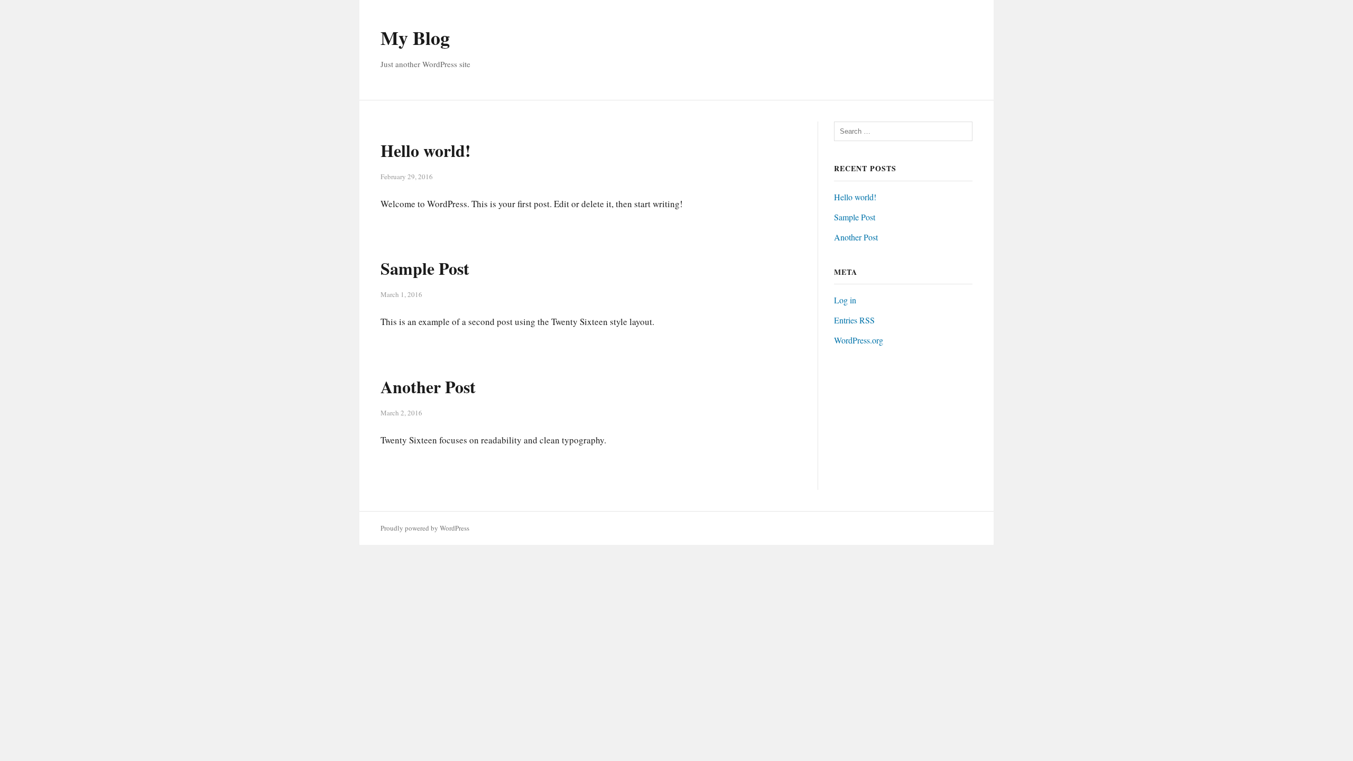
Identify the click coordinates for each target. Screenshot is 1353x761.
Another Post (428, 386)
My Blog (415, 37)
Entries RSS (854, 320)
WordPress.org (858, 340)
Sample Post (425, 268)
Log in (845, 299)
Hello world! (426, 150)
